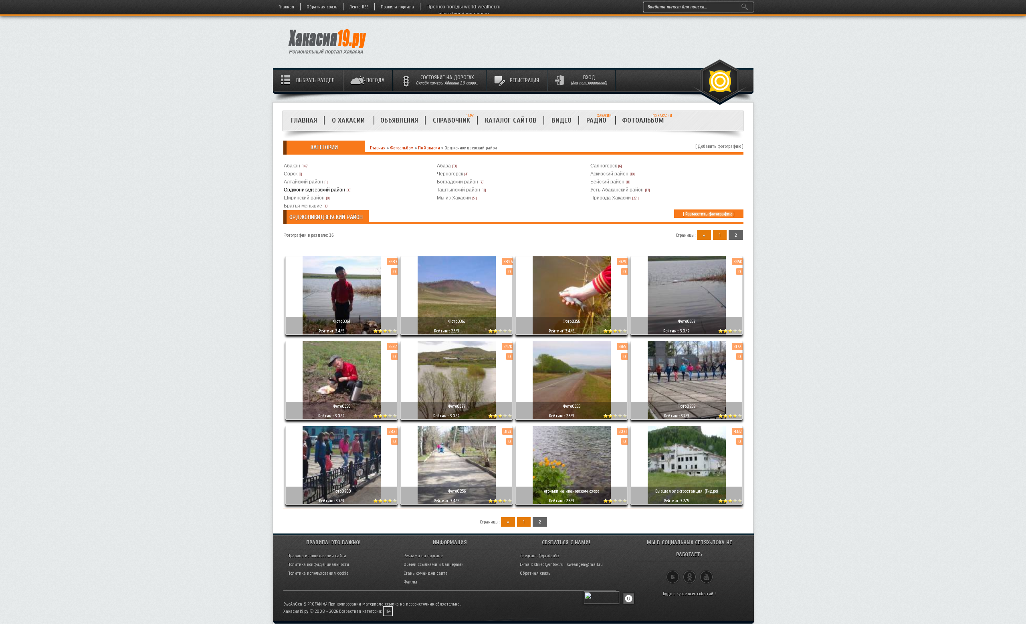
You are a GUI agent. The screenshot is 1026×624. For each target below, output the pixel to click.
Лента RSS (358, 7)
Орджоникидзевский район (314, 190)
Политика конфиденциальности (318, 564)
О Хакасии (349, 120)
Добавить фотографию (719, 146)
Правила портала (397, 7)
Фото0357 (686, 321)
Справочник (451, 120)
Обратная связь (322, 7)
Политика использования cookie (317, 573)
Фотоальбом (646, 120)
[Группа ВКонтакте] (673, 573)
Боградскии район (457, 182)
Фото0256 (457, 491)
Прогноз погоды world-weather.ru (463, 7)
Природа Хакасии (610, 198)
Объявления (399, 120)
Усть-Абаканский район (617, 190)
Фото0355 (571, 406)
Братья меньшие (303, 206)
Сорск (290, 174)
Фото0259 (686, 406)
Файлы (410, 582)
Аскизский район (609, 174)
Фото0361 (341, 321)
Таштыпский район (458, 190)
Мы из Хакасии (454, 198)
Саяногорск (603, 166)
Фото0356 (341, 406)
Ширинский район (304, 198)
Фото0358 (571, 321)
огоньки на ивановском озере (571, 491)
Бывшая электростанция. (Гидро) (686, 491)
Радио (599, 120)
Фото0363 (456, 321)
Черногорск (450, 174)
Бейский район (607, 182)
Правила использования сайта (316, 555)
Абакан (292, 166)
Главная (286, 7)
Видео (561, 120)
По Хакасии (429, 148)
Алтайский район (303, 182)
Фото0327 (456, 406)
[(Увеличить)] (341, 295)
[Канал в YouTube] (706, 573)
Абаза (444, 166)
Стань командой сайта (426, 573)
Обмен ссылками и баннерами (434, 564)
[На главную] (328, 56)
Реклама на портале (423, 555)
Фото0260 (341, 491)
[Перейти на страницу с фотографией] (341, 326)
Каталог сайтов (511, 120)
